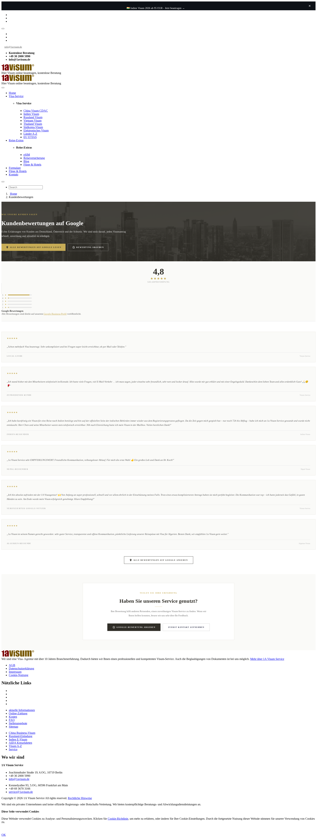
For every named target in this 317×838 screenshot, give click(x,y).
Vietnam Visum (32, 120)
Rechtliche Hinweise (80, 798)
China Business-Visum (22, 732)
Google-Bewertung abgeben (135, 627)
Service (13, 749)
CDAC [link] (43, 110)
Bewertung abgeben (90, 247)
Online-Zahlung (18, 713)
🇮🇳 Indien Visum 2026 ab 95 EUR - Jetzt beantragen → (156, 8)
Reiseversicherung (34, 158)
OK (3, 834)
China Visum (35, 110)
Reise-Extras (16, 140)
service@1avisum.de (21, 791)
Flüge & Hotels (32, 164)
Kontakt (13, 174)
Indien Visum (31, 114)
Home (12, 92)
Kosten (13, 716)
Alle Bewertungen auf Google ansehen (160, 560)
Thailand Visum (32, 123)
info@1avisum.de (13, 46)
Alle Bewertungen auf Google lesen (35, 247)
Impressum (15, 671)
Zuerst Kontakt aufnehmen (186, 627)
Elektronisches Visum (36, 130)
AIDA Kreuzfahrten (20, 742)
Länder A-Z (30, 133)
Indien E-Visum (18, 739)
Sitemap (13, 726)
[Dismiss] (310, 6)
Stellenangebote (18, 723)
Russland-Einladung (20, 736)
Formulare (15, 167)
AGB (12, 665)
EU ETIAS (30, 137)
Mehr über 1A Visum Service (267, 658)
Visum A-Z (15, 746)
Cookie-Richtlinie (118, 818)
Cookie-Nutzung (18, 675)
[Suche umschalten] (2, 181)
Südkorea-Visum (33, 127)
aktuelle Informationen (22, 710)
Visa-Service (16, 96)
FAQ (12, 720)
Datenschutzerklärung (21, 668)
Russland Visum (32, 117)
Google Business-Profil (55, 313)
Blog (26, 161)
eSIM (26, 154)
